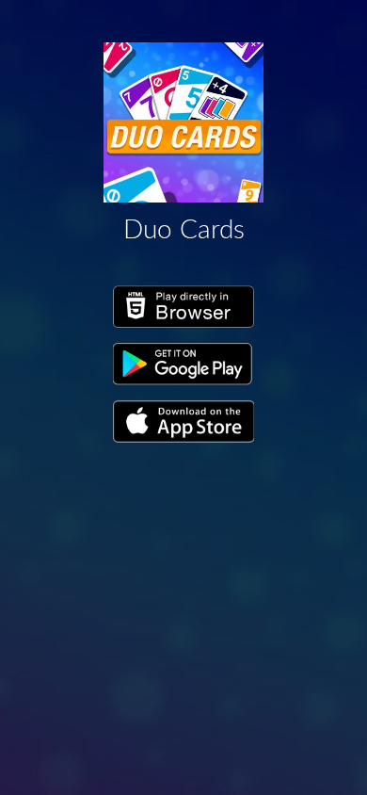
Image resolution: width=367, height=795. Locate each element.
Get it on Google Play (183, 364)
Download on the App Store (183, 422)
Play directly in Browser (183, 307)
